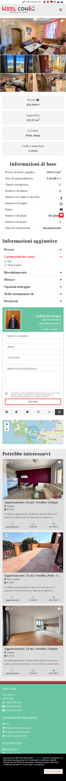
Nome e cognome (17, 336)
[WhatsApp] (49, 412)
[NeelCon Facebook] (61, 198)
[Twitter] (16, 412)
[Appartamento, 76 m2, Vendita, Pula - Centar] (33, 552)
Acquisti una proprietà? (17, 732)
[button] (6, 424)
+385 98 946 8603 (51, 319)
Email (11, 347)
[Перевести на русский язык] (58, 2)
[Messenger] (27, 412)
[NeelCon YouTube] (61, 209)
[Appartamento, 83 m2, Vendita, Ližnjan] (33, 479)
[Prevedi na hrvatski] (44, 2)
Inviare (33, 401)
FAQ (7, 724)
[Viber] (38, 412)
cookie (38, 757)
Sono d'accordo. (53, 771)
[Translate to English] (48, 2)
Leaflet (50, 443)
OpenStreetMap (58, 443)
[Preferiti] (61, 215)
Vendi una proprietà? (15, 736)
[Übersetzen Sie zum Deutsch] (51, 2)
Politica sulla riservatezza (18, 728)
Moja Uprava (11, 749)
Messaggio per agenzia (22, 368)
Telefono (13, 357)
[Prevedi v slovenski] (62, 2)
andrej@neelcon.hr (50, 323)
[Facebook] (6, 412)
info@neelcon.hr (13, 710)
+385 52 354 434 (13, 706)
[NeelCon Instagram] (61, 204)
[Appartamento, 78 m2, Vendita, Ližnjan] (33, 626)
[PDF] (59, 412)
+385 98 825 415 (33, 2)
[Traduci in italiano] (55, 2)
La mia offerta (50, 329)
